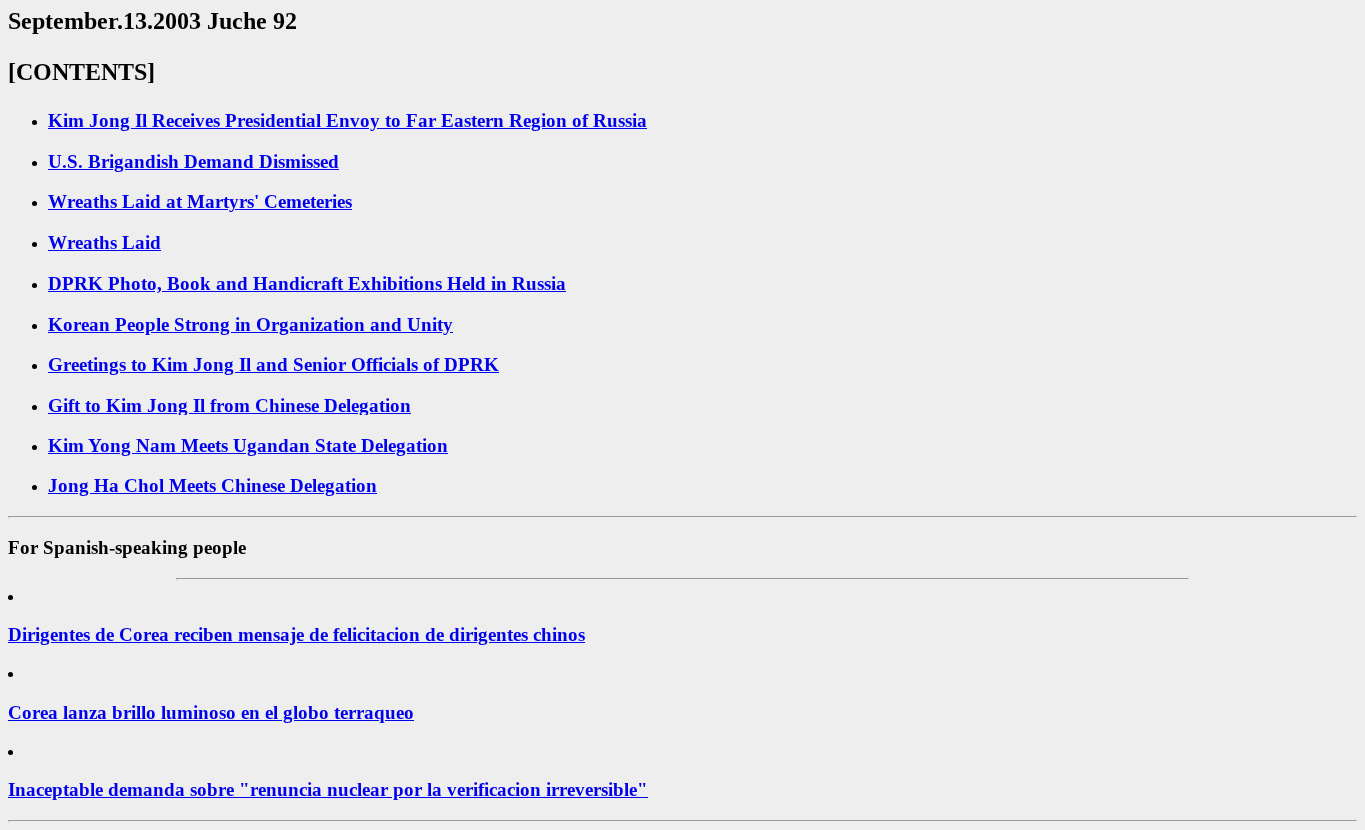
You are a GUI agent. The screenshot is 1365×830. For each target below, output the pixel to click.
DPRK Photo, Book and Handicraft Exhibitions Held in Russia (307, 283)
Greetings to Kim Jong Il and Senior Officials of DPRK (273, 364)
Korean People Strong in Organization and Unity (250, 324)
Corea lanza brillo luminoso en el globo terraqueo (211, 712)
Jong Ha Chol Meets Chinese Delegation (212, 485)
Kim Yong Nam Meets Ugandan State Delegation (248, 445)
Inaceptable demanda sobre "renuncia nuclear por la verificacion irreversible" (328, 789)
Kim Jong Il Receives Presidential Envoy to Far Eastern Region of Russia (347, 120)
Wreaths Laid (104, 242)
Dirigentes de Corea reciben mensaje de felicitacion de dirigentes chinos (296, 634)
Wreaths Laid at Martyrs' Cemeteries (200, 201)
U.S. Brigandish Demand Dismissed (193, 161)
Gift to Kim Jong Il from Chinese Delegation (229, 405)
